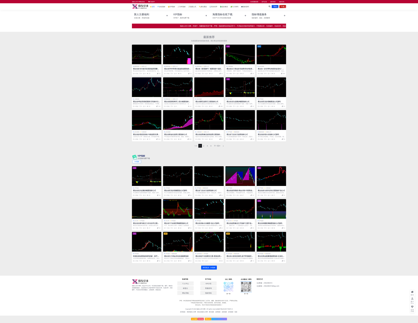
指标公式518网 (201, 309)
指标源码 (245, 7)
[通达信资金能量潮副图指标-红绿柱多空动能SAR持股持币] (271, 241)
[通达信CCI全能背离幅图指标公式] (177, 209)
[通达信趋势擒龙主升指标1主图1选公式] (240, 209)
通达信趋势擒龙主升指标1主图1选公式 (240, 224)
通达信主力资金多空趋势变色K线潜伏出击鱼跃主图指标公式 (240, 70)
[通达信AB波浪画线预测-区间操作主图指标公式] (146, 87)
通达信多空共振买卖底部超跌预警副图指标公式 (146, 70)
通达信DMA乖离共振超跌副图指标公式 (177, 70)
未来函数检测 (254, 2)
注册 (282, 6)
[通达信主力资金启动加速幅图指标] (177, 241)
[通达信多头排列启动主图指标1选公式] (271, 176)
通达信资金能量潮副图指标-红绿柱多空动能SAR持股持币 (271, 257)
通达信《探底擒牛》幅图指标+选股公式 (208, 70)
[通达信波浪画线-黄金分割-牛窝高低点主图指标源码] (240, 176)
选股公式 (192, 7)
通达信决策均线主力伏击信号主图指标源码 (146, 224)
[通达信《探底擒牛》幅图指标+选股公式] (209, 54)
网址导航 (185, 293)
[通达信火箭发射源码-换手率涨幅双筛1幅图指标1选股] (240, 241)
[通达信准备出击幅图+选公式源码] (209, 209)
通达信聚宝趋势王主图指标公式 (206, 101)
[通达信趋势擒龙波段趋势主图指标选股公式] (209, 120)
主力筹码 (234, 7)
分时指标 (182, 7)
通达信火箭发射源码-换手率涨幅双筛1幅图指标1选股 (240, 257)
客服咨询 (208, 288)
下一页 (216, 146)
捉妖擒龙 (224, 7)
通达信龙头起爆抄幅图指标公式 (238, 101)
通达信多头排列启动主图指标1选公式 (271, 190)
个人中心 (185, 283)
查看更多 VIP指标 (209, 267)
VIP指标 (171, 7)
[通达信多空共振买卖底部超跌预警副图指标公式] (146, 54)
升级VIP (152, 2)
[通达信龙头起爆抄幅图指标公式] (240, 87)
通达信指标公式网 (202, 312)
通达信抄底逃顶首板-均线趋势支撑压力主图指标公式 (146, 135)
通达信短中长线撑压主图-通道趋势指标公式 (208, 257)
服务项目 (273, 2)
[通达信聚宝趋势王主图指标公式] (209, 87)
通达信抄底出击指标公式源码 (268, 134)
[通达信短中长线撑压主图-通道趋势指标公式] (209, 241)
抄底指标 (230, 312)
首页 (152, 7)
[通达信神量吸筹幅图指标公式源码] (271, 209)
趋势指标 (218, 312)
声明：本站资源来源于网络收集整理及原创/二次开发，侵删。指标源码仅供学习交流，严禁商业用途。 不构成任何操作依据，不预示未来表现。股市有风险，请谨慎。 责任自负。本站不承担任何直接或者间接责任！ (209, 303)
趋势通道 (199, 254)
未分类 (136, 221)
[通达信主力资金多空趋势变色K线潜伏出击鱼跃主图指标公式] (240, 54)
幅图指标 (136, 66)
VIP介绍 (208, 283)
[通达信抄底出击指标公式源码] (271, 120)
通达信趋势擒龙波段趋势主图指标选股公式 (208, 135)
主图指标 (230, 66)
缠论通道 (203, 7)
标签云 (185, 288)
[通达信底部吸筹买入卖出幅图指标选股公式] (177, 87)
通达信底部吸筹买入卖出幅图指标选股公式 (177, 102)
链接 (236, 312)
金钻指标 (161, 7)
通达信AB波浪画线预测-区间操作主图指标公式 (146, 102)
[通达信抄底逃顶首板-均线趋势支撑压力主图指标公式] (146, 120)
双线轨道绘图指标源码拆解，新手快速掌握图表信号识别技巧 (146, 257)
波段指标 (224, 312)
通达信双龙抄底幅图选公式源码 (269, 101)
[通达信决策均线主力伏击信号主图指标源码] (146, 209)
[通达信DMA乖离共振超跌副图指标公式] (177, 54)
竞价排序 (213, 7)
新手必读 (264, 2)
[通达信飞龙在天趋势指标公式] (240, 120)
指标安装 (281, 2)
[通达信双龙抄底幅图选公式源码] (271, 87)
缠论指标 (211, 312)
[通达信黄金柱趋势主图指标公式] (177, 120)
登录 (275, 6)
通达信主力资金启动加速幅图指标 (176, 256)
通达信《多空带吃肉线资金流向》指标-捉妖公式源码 (271, 70)
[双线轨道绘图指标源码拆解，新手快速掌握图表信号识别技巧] (146, 241)
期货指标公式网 (191, 312)
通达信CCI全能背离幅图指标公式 (176, 223)
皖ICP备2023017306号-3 (225, 309)
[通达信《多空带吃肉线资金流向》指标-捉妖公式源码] (271, 54)
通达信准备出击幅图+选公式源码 (207, 223)
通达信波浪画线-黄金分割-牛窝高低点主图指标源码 (240, 191)
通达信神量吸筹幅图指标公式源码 (270, 223)
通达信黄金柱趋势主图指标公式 (175, 134)
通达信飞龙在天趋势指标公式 (237, 134)
